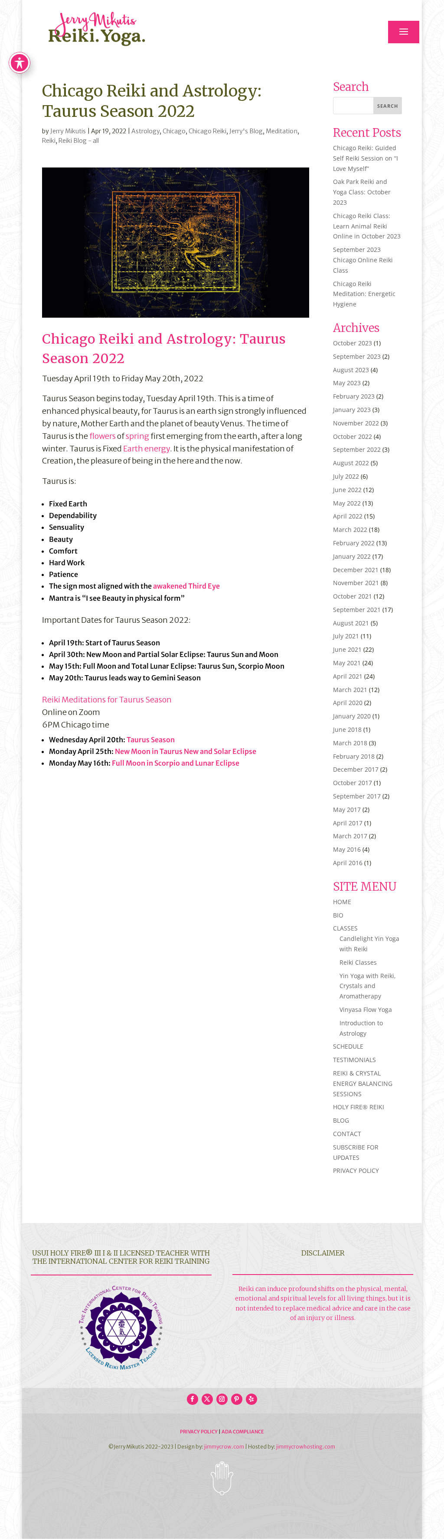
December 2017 (356, 769)
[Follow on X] (207, 1399)
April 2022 (347, 516)
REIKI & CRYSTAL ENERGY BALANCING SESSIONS (362, 1083)
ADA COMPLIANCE (243, 1432)
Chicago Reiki (207, 131)
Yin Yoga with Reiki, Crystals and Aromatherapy (368, 986)
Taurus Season (151, 739)
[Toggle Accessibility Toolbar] (19, 62)
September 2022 (357, 449)
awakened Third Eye (186, 586)
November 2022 (356, 423)
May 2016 (347, 849)
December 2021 (356, 570)
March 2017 (350, 836)
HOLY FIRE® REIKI (358, 1107)
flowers (102, 436)
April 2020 (347, 703)
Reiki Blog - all (79, 141)
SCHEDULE (348, 1046)
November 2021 (356, 583)
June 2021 (347, 649)
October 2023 (352, 343)
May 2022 (347, 503)
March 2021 (350, 690)
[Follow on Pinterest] (236, 1399)
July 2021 (346, 636)
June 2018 (347, 729)
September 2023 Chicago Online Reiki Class (363, 259)
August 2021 (351, 623)
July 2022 (346, 476)
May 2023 (347, 383)
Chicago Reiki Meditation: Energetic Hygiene (364, 294)
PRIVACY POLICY (356, 1170)
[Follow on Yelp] (251, 1399)
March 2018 (350, 743)
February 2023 (354, 396)
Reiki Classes (358, 962)
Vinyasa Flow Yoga (366, 1009)
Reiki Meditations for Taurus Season (107, 700)
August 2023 (351, 370)
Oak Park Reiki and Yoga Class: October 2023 (362, 191)
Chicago (174, 131)
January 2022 (352, 556)
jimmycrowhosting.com (305, 1446)
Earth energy (146, 449)
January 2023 (352, 410)
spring (137, 436)
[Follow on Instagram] (222, 1399)
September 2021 (357, 609)
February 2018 (354, 756)
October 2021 (352, 596)
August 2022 (351, 463)
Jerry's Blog (246, 131)
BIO (338, 915)
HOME (342, 902)
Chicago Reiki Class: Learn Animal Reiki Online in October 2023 (367, 226)
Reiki (49, 141)
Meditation (281, 131)
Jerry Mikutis (68, 131)
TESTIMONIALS (354, 1060)
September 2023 (357, 356)
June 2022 (347, 490)
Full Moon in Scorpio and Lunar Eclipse (175, 763)
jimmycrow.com (224, 1446)
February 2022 (354, 543)
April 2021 (347, 676)
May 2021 (347, 663)
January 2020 (352, 716)
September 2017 (357, 796)
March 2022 (350, 529)
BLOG (341, 1120)
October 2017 (352, 783)
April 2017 (347, 823)
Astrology (145, 131)
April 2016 (347, 863)
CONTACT (347, 1134)
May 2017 (347, 809)
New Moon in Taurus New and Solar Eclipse (185, 751)
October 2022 (352, 436)
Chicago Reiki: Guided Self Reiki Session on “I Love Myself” (365, 158)
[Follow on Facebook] (192, 1399)
